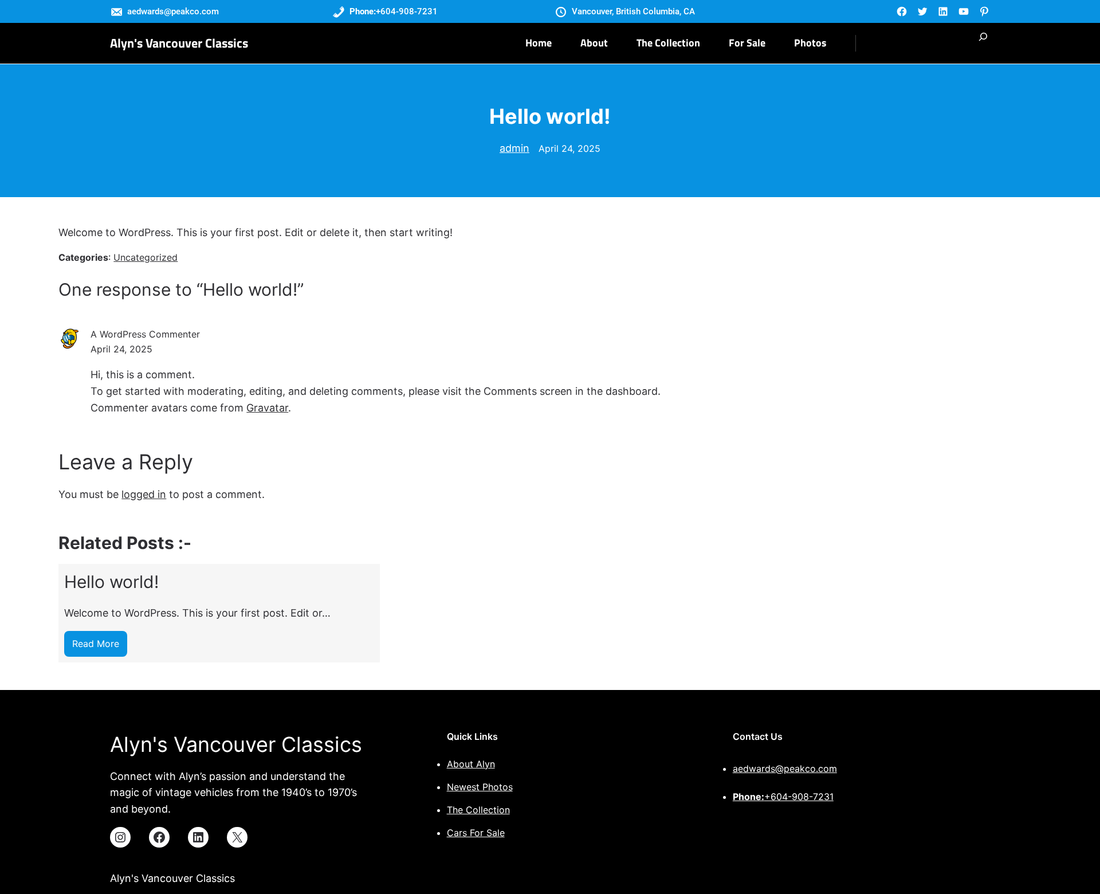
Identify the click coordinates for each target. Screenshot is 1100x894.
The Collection (478, 809)
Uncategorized (145, 257)
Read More (99, 647)
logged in (143, 494)
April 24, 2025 (569, 148)
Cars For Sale (476, 832)
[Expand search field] (983, 43)
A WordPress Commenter (145, 334)
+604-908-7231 (783, 796)
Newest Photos (480, 787)
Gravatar (267, 408)
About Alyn (471, 764)
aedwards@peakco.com (785, 768)
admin (514, 148)
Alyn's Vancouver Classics (179, 43)
